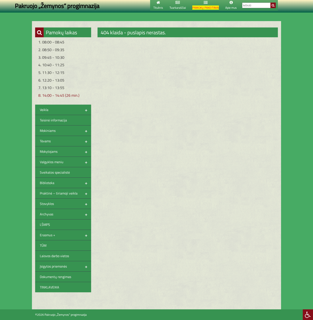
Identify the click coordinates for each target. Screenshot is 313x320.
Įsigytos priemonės (63, 266)
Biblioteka (63, 183)
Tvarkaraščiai (177, 8)
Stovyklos (63, 204)
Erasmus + (63, 235)
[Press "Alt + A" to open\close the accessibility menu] (308, 314)
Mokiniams (63, 131)
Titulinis (158, 8)
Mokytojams (63, 151)
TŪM (43, 245)
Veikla (63, 110)
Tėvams (63, 141)
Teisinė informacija (53, 120)
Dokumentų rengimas (55, 276)
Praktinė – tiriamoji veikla (63, 193)
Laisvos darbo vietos (54, 256)
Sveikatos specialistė (55, 172)
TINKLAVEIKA (49, 287)
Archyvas (63, 214)
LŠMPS (45, 224)
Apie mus (231, 8)
